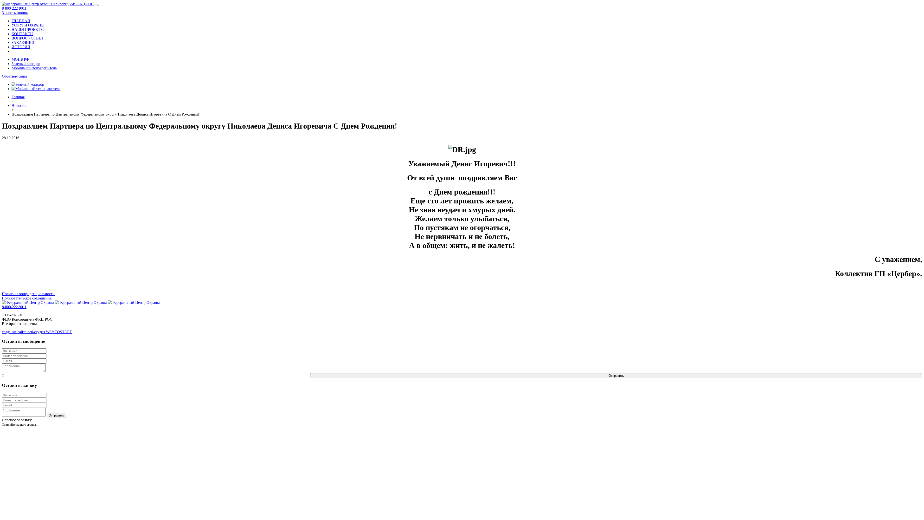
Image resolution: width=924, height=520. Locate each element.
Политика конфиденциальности (28, 294)
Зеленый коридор (26, 64)
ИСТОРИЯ (21, 47)
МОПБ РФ (20, 59)
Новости (19, 106)
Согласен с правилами (157, 376)
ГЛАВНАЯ (21, 21)
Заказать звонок (15, 13)
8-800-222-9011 (14, 8)
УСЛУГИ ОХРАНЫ (28, 25)
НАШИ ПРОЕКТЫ (28, 29)
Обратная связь (14, 76)
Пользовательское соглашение (26, 298)
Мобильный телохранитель (34, 68)
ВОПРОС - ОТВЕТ (28, 38)
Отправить (616, 375)
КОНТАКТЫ (22, 34)
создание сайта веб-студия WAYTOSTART (37, 332)
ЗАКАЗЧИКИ (23, 42)
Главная (18, 97)
